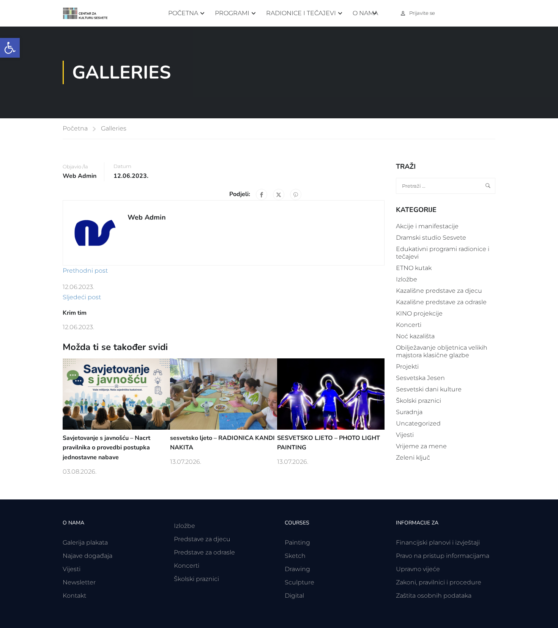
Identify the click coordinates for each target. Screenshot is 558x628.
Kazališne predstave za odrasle (441, 302)
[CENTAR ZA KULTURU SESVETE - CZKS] (89, 13)
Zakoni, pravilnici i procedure (438, 582)
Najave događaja (87, 555)
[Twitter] (278, 194)
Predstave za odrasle (204, 552)
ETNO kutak (414, 268)
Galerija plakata (85, 542)
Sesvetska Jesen (420, 378)
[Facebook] (261, 194)
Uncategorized (418, 423)
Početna (183, 13)
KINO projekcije (419, 313)
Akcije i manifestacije (427, 226)
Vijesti (405, 434)
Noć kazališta (415, 336)
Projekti (407, 366)
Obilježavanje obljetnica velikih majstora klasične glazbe (441, 351)
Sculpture (299, 582)
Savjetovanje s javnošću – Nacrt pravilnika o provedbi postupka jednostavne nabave (106, 448)
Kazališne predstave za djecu (439, 290)
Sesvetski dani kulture (429, 389)
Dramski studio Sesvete (431, 237)
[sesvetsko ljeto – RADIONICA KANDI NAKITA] (223, 393)
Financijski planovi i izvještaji (438, 542)
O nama (365, 13)
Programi (232, 13)
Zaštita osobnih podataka (433, 595)
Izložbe (406, 279)
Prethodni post (85, 270)
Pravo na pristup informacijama (442, 555)
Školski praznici (418, 400)
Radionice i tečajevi (301, 13)
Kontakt (74, 595)
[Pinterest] (295, 194)
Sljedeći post (82, 297)
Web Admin (79, 176)
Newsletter (79, 582)
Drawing (297, 569)
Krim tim (75, 313)
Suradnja (409, 412)
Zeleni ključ (413, 457)
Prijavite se (422, 13)
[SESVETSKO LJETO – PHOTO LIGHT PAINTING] (331, 393)
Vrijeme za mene (421, 446)
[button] (10, 48)
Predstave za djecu (202, 539)
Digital (294, 595)
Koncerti (408, 324)
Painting (297, 542)
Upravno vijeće (418, 569)
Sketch (295, 555)
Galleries (113, 128)
